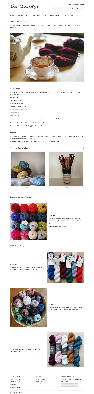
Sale (77, 15)
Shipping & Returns (40, 379)
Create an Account (79, 4)
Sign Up (81, 385)
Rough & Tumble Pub (27, 123)
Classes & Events (55, 15)
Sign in (70, 4)
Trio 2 (74, 307)
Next (80, 57)
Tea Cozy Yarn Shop (18, 392)
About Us (37, 386)
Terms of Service (39, 383)
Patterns (45, 15)
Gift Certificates (68, 15)
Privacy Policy (39, 381)
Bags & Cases (37, 15)
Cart (80, 8)
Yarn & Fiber (19, 15)
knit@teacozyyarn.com (16, 387)
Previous (13, 57)
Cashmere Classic (54, 218)
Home (12, 15)
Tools (27, 15)
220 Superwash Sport (37, 267)
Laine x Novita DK (27, 349)
